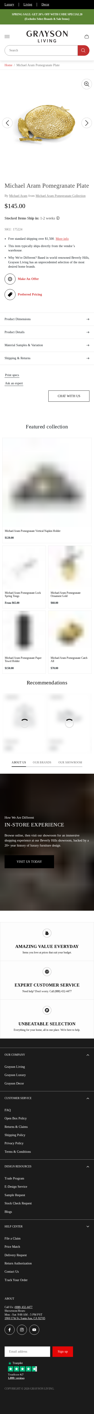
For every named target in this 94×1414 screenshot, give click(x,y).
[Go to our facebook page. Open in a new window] (10, 1330)
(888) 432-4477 (23, 1307)
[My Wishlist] (76, 36)
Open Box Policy (16, 1118)
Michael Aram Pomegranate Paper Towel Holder (23, 659)
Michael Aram (18, 196)
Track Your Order (16, 1280)
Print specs (12, 375)
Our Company (15, 1054)
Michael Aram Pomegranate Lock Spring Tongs (23, 594)
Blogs (8, 1212)
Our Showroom (70, 762)
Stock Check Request (18, 1203)
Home (8, 65)
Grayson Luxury (15, 1075)
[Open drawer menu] (7, 37)
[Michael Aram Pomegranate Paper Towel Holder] (24, 632)
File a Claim (13, 1238)
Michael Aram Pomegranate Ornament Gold (66, 594)
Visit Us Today (29, 861)
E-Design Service (16, 1186)
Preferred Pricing (30, 294)
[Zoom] (87, 84)
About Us (19, 762)
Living (28, 4)
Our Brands (42, 762)
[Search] (83, 50)
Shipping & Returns (17, 358)
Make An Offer (28, 279)
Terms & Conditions (18, 1151)
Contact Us (12, 1271)
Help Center (14, 1226)
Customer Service (18, 1098)
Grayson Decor (14, 1083)
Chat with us (69, 396)
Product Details (14, 332)
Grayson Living (15, 1066)
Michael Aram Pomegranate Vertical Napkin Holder (32, 531)
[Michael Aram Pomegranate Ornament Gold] (69, 567)
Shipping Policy (15, 1135)
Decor (45, 4)
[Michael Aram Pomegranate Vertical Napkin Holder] (47, 482)
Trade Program (14, 1178)
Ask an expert (14, 383)
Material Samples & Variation (24, 345)
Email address (18, 1351)
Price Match (12, 1246)
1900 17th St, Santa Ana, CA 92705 (25, 1318)
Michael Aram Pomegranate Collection (61, 196)
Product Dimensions (18, 319)
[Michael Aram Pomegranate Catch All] (69, 632)
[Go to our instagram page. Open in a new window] (22, 1330)
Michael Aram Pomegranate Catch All (69, 659)
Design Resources (18, 1166)
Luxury (9, 4)
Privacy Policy (14, 1143)
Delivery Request (16, 1255)
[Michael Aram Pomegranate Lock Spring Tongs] (24, 567)
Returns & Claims (16, 1127)
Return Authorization (18, 1263)
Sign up (63, 1351)
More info (62, 238)
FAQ (8, 1110)
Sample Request (15, 1195)
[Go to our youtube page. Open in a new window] (34, 1330)
